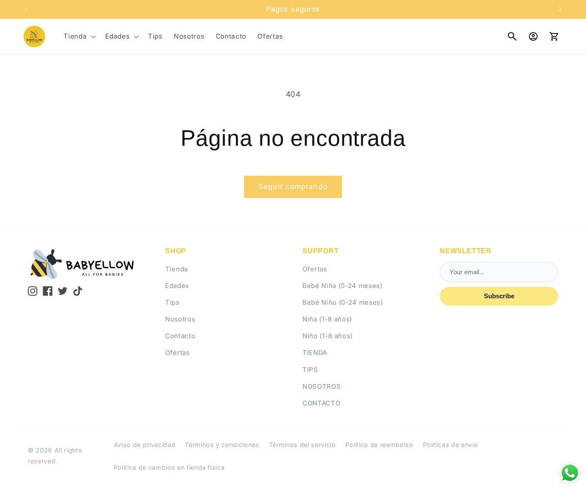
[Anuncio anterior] (26, 9)
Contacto (180, 336)
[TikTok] (78, 291)
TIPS (310, 370)
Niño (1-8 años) (327, 336)
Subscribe (499, 296)
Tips (172, 302)
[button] (79, 36)
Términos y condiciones (222, 444)
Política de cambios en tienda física (169, 467)
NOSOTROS (321, 386)
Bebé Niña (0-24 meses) (342, 286)
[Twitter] (62, 291)
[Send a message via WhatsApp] (570, 473)
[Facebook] (47, 291)
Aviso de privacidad (145, 444)
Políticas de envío (450, 444)
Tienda (176, 269)
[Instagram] (32, 291)
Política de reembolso (379, 444)
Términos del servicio (302, 444)
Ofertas (177, 352)
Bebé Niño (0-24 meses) (342, 302)
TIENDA (314, 352)
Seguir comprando (293, 186)
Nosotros (180, 319)
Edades (177, 286)
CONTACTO (321, 403)
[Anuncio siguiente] (560, 9)
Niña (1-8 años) (327, 319)
